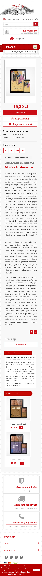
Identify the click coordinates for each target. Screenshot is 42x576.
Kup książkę (21, 118)
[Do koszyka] (21, 427)
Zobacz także (12, 393)
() (20, 39)
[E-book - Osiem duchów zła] (18, 444)
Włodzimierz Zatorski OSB (19, 162)
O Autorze (10, 353)
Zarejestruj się (18, 52)
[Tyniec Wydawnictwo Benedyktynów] (21, 18)
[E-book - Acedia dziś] (18, 408)
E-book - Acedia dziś (18, 424)
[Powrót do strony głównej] (6, 157)
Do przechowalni (22, 124)
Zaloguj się (32, 52)
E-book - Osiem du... (18, 460)
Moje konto (9, 550)
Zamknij (36, 570)
